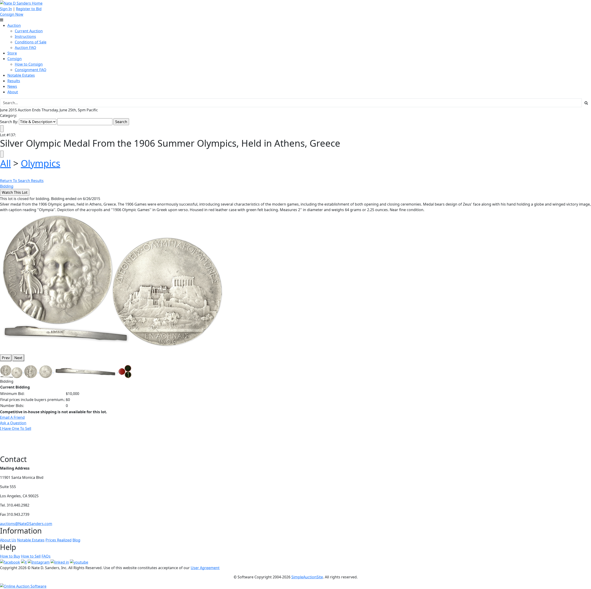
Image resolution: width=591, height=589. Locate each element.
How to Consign (29, 64)
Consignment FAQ (30, 69)
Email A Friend (12, 417)
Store (12, 53)
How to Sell (31, 556)
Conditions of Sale (30, 42)
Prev (6, 357)
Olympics (40, 163)
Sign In (6, 8)
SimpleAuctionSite (307, 577)
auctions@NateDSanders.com (26, 523)
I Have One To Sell (15, 428)
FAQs (46, 556)
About (12, 91)
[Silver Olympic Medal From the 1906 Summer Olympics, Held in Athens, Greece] (113, 281)
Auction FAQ (25, 47)
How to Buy (10, 556)
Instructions (25, 36)
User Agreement (205, 567)
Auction (14, 25)
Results (13, 80)
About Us (8, 540)
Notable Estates (21, 75)
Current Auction (29, 30)
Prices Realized (58, 540)
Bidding (6, 186)
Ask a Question (13, 422)
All (5, 163)
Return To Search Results (22, 180)
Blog (76, 540)
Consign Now (11, 14)
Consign (14, 58)
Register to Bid (29, 8)
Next (18, 357)
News (12, 86)
